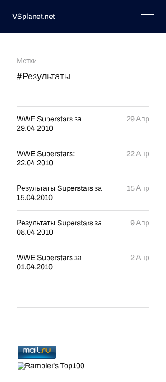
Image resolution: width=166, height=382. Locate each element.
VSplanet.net (33, 16)
